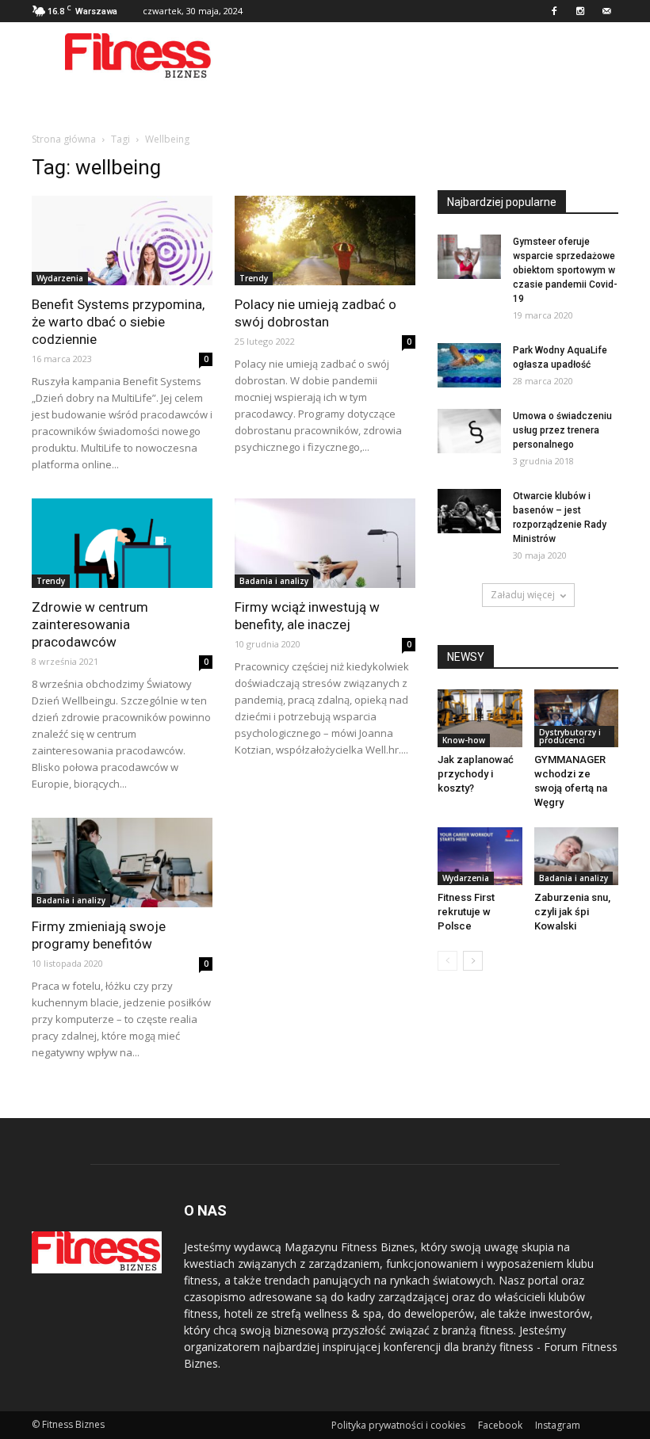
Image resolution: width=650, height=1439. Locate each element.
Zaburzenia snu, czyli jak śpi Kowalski (572, 911)
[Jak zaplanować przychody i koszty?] (480, 718)
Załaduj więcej (523, 594)
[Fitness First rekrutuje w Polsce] (480, 856)
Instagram (557, 1425)
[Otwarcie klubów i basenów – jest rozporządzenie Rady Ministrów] (469, 511)
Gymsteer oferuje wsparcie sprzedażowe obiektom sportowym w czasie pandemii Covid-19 (565, 270)
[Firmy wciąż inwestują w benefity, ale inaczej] (325, 543)
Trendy (253, 278)
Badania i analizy (273, 580)
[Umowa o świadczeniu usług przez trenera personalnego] (469, 431)
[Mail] (606, 11)
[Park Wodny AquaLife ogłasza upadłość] (469, 365)
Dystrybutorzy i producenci (570, 736)
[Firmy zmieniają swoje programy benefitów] (122, 862)
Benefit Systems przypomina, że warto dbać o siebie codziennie (118, 321)
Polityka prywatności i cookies (398, 1425)
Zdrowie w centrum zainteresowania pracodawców (90, 624)
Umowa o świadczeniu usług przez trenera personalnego (562, 430)
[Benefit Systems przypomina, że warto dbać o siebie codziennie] (122, 240)
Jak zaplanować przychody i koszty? (476, 774)
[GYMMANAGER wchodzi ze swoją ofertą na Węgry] (576, 718)
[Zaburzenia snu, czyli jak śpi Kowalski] (576, 856)
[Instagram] (580, 11)
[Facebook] (554, 11)
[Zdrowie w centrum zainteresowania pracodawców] (122, 543)
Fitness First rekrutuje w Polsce (466, 911)
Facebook (500, 1425)
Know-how (463, 740)
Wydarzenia (59, 278)
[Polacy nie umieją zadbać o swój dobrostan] (325, 240)
